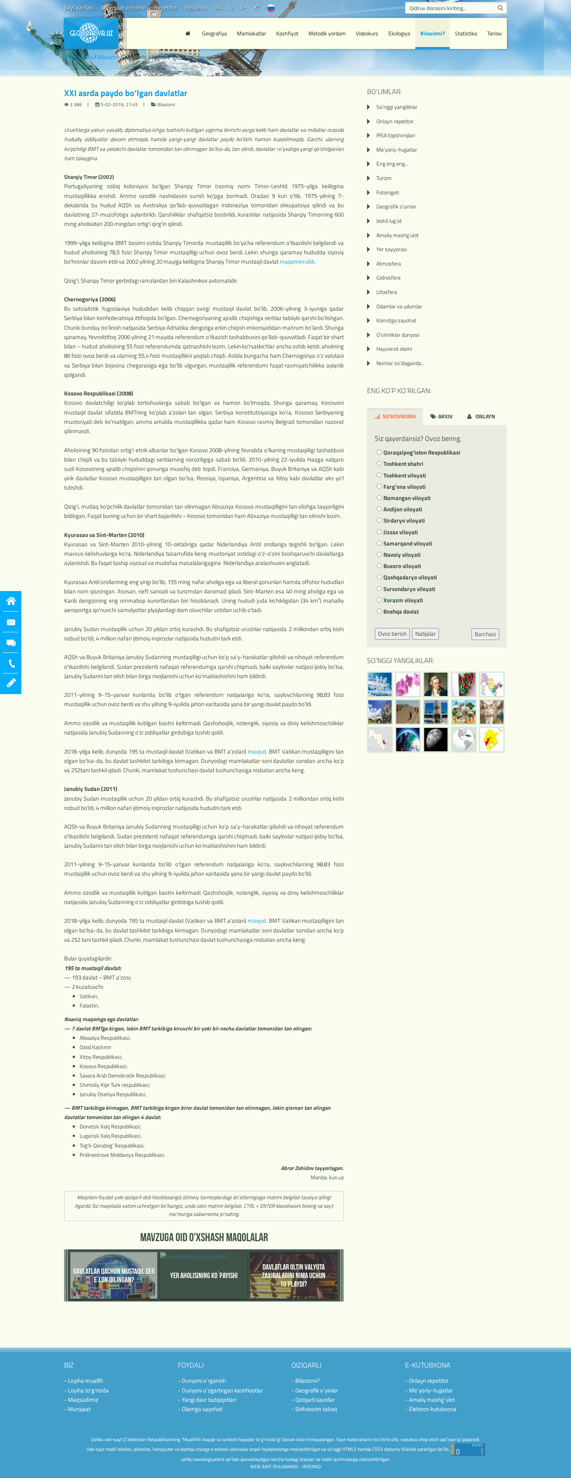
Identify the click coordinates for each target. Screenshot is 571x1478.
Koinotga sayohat (396, 320)
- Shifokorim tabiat (314, 1409)
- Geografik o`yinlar (314, 1390)
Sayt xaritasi (79, 7)
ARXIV (445, 416)
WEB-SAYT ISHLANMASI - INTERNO (285, 1466)
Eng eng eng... (392, 163)
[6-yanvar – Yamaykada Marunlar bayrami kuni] (464, 739)
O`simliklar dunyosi (398, 335)
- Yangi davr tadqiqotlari (207, 1399)
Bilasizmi (108, 56)
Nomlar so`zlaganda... (400, 363)
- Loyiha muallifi (83, 1380)
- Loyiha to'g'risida (86, 1390)
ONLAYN (484, 416)
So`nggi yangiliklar (397, 107)
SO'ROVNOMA (398, 416)
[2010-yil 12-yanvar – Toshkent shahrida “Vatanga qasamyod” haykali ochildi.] (436, 712)
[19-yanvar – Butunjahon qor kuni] (380, 684)
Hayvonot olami (394, 349)
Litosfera (386, 292)
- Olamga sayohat (200, 1409)
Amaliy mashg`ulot (397, 235)
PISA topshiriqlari (395, 135)
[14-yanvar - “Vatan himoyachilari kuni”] (380, 712)
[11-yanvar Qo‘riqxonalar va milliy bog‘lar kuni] (464, 712)
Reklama (196, 7)
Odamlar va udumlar (399, 306)
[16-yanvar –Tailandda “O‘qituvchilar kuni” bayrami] (464, 684)
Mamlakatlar (251, 33)
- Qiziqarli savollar (313, 1399)
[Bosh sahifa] (188, 33)
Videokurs (367, 33)
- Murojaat (77, 1409)
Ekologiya (399, 33)
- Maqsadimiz (81, 1399)
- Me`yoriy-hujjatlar (429, 1390)
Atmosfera (388, 263)
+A (217, 7)
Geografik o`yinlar (396, 206)
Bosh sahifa (78, 56)
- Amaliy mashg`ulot (430, 1399)
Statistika (466, 33)
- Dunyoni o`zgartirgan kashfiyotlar (220, 1390)
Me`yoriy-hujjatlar (396, 149)
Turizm (384, 178)
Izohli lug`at (389, 221)
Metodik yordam (327, 33)
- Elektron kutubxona (430, 1409)
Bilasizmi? (432, 33)
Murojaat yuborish (124, 7)
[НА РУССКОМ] (271, 7)
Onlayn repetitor (395, 121)
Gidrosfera (388, 277)
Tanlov (494, 33)
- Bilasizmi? (305, 1380)
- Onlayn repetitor (427, 1380)
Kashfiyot (287, 33)
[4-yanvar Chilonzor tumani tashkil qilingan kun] (492, 739)
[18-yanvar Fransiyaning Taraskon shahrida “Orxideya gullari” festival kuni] (408, 684)
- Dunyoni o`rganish (202, 1380)
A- (243, 7)
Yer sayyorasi (391, 249)
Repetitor (165, 7)
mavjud (257, 751)
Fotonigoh (387, 192)
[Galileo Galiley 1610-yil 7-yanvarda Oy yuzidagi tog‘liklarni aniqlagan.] (436, 739)
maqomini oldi (297, 261)
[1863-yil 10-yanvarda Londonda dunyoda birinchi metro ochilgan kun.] (492, 712)
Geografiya (214, 33)
